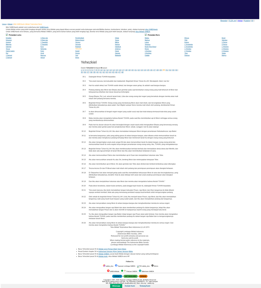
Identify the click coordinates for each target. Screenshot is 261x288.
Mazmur (43, 55)
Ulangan (8, 46)
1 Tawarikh (44, 42)
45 (113, 72)
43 (107, 72)
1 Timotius (187, 49)
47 (119, 72)
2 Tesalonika (188, 46)
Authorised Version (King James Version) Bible (115, 251)
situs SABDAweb (151, 29)
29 (161, 70)
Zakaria (117, 53)
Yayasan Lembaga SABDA (126, 266)
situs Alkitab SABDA (142, 32)
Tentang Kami (145, 286)
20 (132, 70)
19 (129, 70)
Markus (147, 40)
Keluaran (9, 40)
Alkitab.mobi (103, 256)
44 (110, 72)
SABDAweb (44, 27)
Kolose (186, 42)
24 (145, 70)
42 (104, 72)
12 (107, 70)
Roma (147, 49)
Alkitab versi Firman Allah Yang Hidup (112, 249)
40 (97, 72)
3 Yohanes (225, 51)
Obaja (117, 38)
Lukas (147, 42)
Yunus (117, 40)
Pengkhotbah (79, 38)
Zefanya (117, 49)
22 (139, 70)
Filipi (185, 40)
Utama (4, 24)
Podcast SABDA (131, 271)
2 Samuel (9, 57)
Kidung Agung (79, 40)
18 (126, 70)
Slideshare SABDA (147, 271)
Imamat (8, 42)
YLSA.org (232, 21)
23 (142, 70)
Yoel (76, 55)
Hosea (77, 53)
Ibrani (223, 38)
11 (104, 70)
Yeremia (78, 44)
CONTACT (117, 276)
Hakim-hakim (10, 51)
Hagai (117, 51)
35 (82, 72)
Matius (147, 38)
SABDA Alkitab (114, 271)
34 (176, 70)
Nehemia (43, 49)
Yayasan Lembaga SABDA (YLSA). (131, 280)
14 (114, 70)
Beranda (223, 21)
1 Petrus (224, 42)
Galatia (147, 55)
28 (158, 70)
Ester (42, 51)
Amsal (43, 57)
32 (170, 70)
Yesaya (77, 42)
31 (167, 70)
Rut (7, 53)
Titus (186, 53)
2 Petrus (224, 44)
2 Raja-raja (44, 40)
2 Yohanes (225, 49)
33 (173, 70)
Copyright (106, 280)
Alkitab (240, 21)
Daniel (77, 51)
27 (154, 70)
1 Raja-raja (44, 38)
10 (101, 70)
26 (151, 70)
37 (88, 72)
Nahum (117, 44)
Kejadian (8, 38)
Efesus (186, 38)
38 (91, 72)
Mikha (117, 42)
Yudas (224, 53)
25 (148, 70)
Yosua (8, 49)
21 (136, 70)
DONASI (143, 276)
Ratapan (78, 46)
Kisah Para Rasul (150, 46)
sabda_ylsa (109, 266)
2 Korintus (148, 53)
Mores (156, 266)
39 (94, 72)
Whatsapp (116, 286)
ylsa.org (143, 283)
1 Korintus (148, 51)
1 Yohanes (225, 46)
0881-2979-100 (114, 283)
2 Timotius (187, 51)
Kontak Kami (130, 286)
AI (252, 21)
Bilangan (8, 44)
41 (101, 72)
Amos (77, 57)
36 (85, 72)
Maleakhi (118, 55)
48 (122, 72)
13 (111, 70)
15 (117, 70)
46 (116, 72)
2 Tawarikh (44, 44)
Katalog (247, 21)
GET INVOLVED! (130, 276)
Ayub (42, 53)
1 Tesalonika (188, 44)
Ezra (42, 46)
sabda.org (150, 283)
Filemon (187, 55)
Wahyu (224, 55)
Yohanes (147, 44)
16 (120, 70)
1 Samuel (9, 55)
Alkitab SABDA (103, 254)
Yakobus (224, 40)
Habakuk (118, 46)
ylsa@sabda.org (130, 283)
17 (123, 70)
